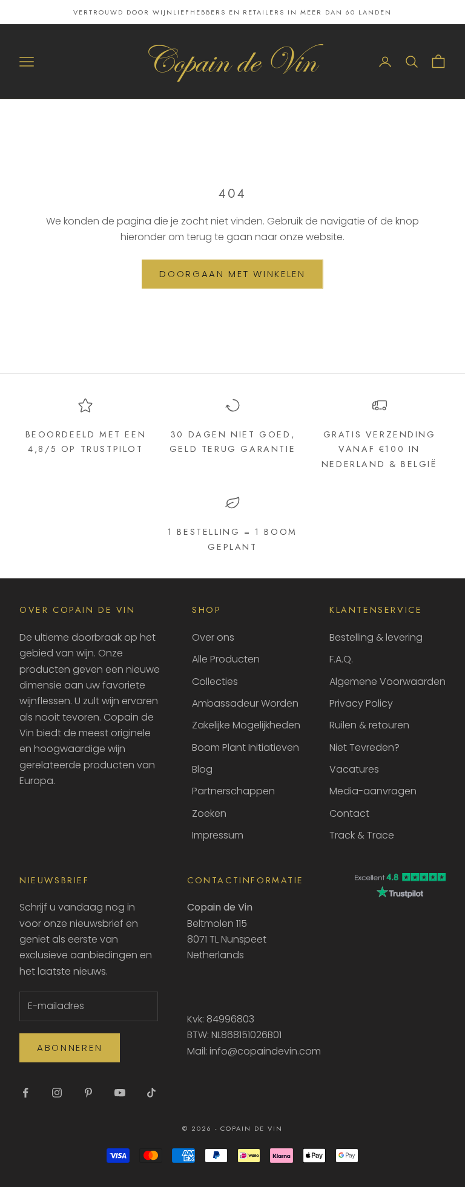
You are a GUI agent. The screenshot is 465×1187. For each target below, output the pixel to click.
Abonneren (69, 1047)
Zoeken (209, 813)
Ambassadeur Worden (245, 703)
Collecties (215, 681)
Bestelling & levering (376, 637)
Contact (349, 813)
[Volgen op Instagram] (57, 1093)
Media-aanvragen (373, 791)
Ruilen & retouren (369, 725)
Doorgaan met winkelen (232, 273)
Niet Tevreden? (364, 747)
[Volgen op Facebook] (25, 1093)
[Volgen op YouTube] (120, 1093)
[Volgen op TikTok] (151, 1093)
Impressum (217, 835)
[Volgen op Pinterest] (88, 1093)
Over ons (213, 637)
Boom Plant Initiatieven (245, 747)
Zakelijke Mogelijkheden (246, 725)
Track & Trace (361, 835)
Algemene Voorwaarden (387, 681)
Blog (202, 769)
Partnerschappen (233, 791)
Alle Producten (226, 659)
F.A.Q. (341, 659)
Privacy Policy (361, 703)
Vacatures (354, 769)
